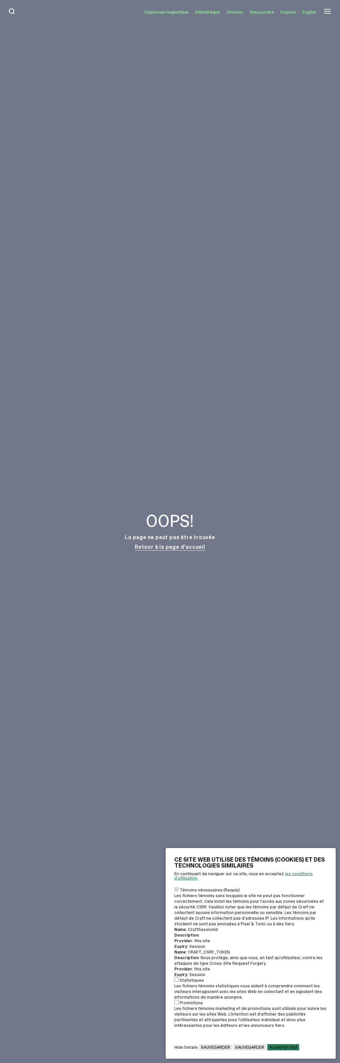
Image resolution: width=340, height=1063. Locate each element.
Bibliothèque (207, 12)
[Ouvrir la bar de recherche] (12, 12)
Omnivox (234, 12)
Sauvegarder (215, 1047)
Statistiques (192, 980)
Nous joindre (262, 12)
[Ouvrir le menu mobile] (327, 12)
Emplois (288, 12)
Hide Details (186, 1047)
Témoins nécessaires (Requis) (210, 890)
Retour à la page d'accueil (170, 546)
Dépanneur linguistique (166, 12)
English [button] (309, 12)
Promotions (191, 1003)
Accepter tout (283, 1047)
